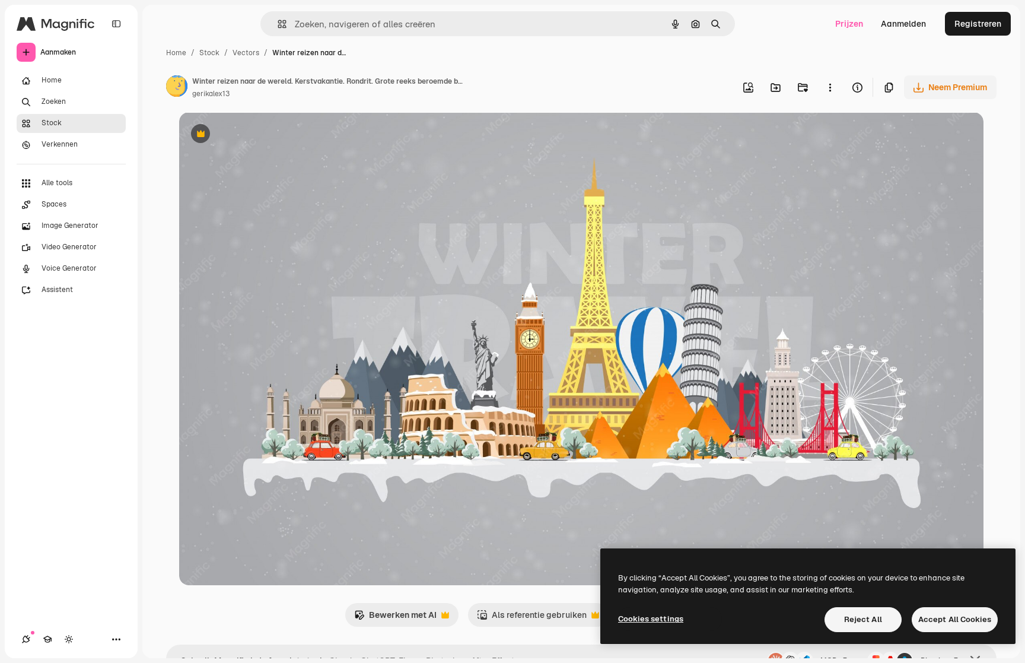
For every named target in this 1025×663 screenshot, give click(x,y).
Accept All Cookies (954, 619)
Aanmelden (903, 23)
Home (176, 53)
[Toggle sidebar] (116, 23)
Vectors (246, 53)
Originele (257, 135)
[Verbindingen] (26, 639)
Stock (209, 53)
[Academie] (47, 639)
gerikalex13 (211, 94)
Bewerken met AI (395, 618)
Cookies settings (650, 619)
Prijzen (849, 23)
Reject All (863, 619)
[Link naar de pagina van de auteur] (176, 87)
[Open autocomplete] (277, 24)
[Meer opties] (830, 87)
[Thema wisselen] (68, 639)
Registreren (977, 23)
